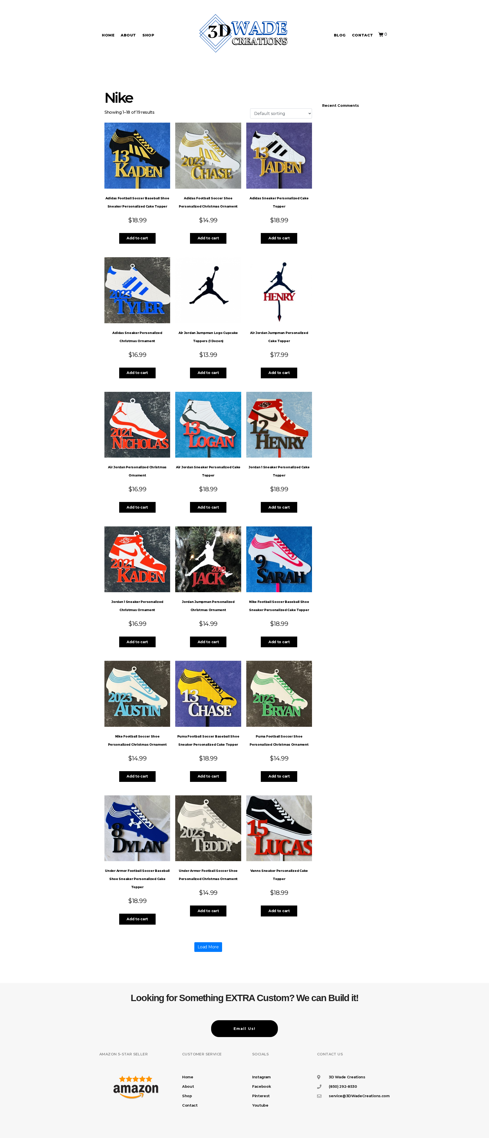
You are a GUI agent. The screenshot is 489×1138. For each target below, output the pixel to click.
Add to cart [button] (137, 238)
